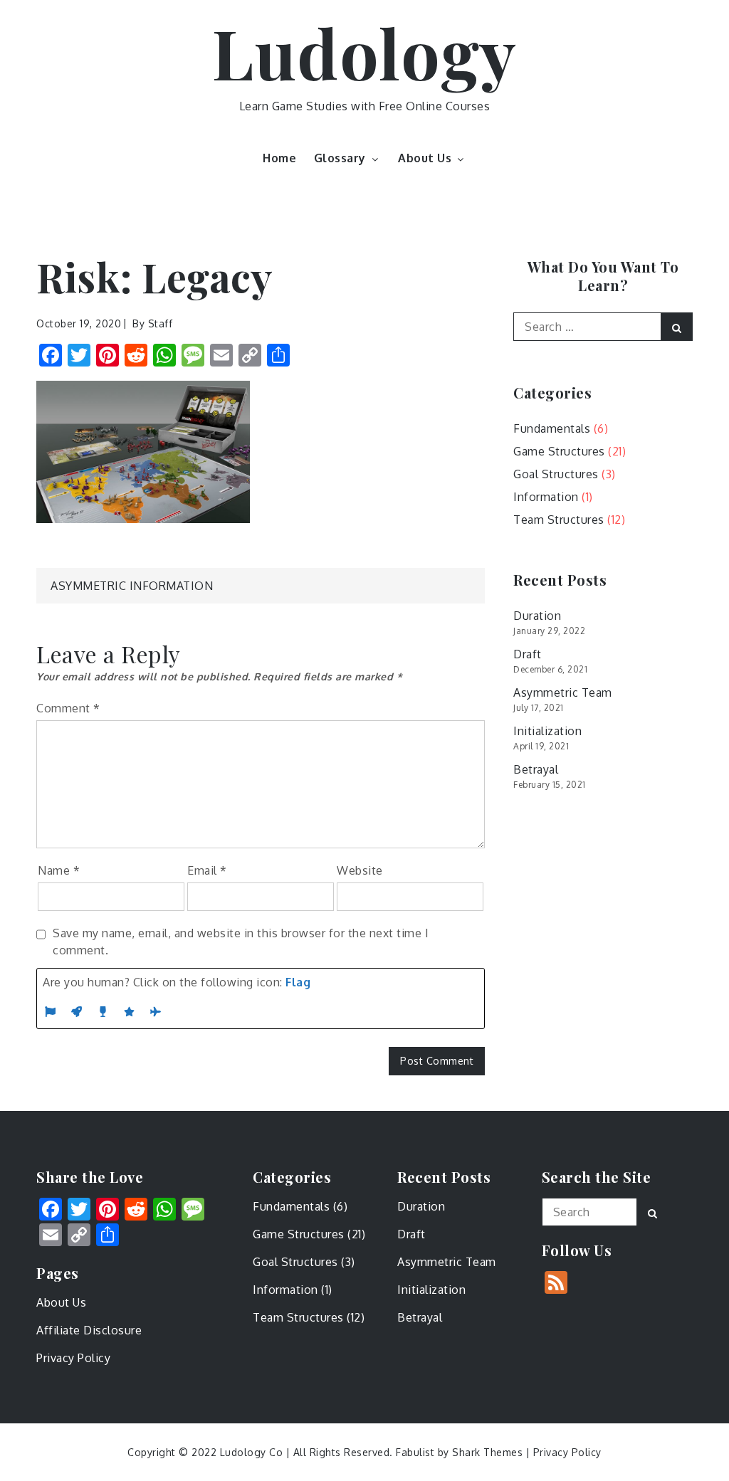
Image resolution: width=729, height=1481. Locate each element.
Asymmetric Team (562, 692)
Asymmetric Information (132, 586)
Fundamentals (551, 428)
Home (279, 158)
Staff (160, 323)
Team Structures (558, 519)
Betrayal (535, 769)
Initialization (547, 731)
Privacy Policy (73, 1358)
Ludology (364, 51)
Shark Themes (489, 1452)
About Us (424, 158)
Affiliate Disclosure (89, 1330)
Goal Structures (556, 474)
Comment (68, 708)
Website (360, 870)
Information (546, 497)
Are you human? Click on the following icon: (176, 982)
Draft (527, 654)
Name (59, 870)
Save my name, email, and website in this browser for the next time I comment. (241, 941)
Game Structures (559, 451)
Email (207, 870)
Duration (537, 615)
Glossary (340, 158)
